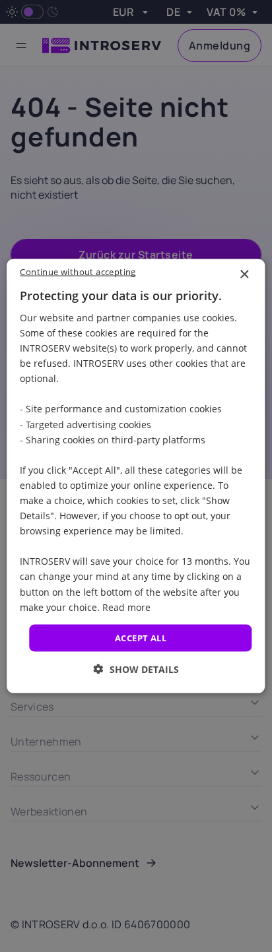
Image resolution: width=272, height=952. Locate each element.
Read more (126, 606)
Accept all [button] (140, 637)
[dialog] (136, 476)
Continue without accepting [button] (77, 271)
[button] (136, 669)
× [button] (244, 274)
